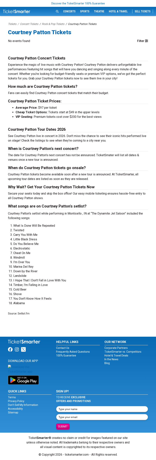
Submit (63, 426)
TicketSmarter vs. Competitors (122, 351)
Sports (84, 11)
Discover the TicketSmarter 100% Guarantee (78, 3)
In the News (111, 359)
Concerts (69, 11)
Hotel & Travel (118, 11)
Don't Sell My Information (23, 404)
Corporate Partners (116, 347)
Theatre (99, 11)
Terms (12, 397)
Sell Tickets (142, 11)
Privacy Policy (16, 401)
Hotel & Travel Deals (116, 355)
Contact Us (62, 347)
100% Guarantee (66, 355)
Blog (107, 363)
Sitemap (13, 412)
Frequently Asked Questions (73, 351)
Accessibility (15, 408)
